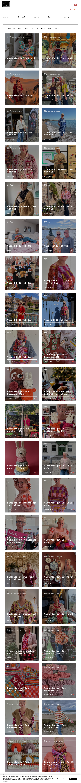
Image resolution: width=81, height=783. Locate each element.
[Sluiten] (79, 779)
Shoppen (50, 28)
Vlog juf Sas (35, 28)
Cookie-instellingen (62, 779)
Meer (56, 28)
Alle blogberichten (10, 28)
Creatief (26, 28)
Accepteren (73, 779)
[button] (75, 4)
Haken (19, 28)
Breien (43, 28)
